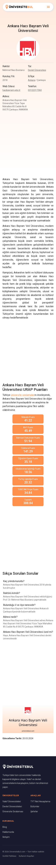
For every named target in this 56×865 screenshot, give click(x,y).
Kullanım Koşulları (26, 856)
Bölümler (34, 806)
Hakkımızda (8, 832)
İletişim (6, 837)
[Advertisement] (28, 349)
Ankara (31, 80)
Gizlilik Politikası (9, 856)
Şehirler (34, 811)
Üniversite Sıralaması (12, 811)
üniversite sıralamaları (23, 394)
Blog (4, 827)
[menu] (48, 6)
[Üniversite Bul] (19, 7)
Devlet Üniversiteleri (12, 806)
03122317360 (35, 90)
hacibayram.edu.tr (11, 90)
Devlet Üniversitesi (37, 70)
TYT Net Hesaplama (40, 801)
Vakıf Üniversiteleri (11, 801)
